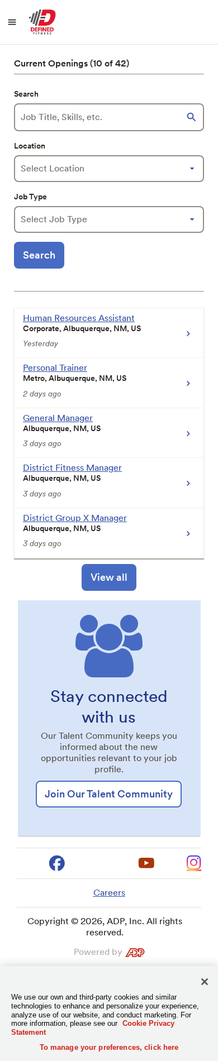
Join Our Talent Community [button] (109, 794)
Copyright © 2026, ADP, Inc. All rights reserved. (104, 927)
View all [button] (109, 577)
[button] (193, 117)
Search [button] (39, 255)
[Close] (204, 981)
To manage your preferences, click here (109, 1047)
